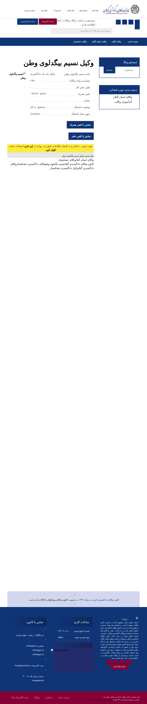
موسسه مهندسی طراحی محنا (101, 700)
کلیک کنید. (50, 150)
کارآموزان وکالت (123, 101)
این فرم (28, 146)
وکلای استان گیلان (85, 159)
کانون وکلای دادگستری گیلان (79, 164)
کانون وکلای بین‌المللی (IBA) (54, 600)
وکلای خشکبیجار (67, 159)
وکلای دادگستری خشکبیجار (31, 164)
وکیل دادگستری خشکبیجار (64, 168)
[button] (19, 11)
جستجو (109, 70)
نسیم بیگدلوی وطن (54, 164)
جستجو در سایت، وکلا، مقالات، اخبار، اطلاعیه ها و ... (75, 22)
